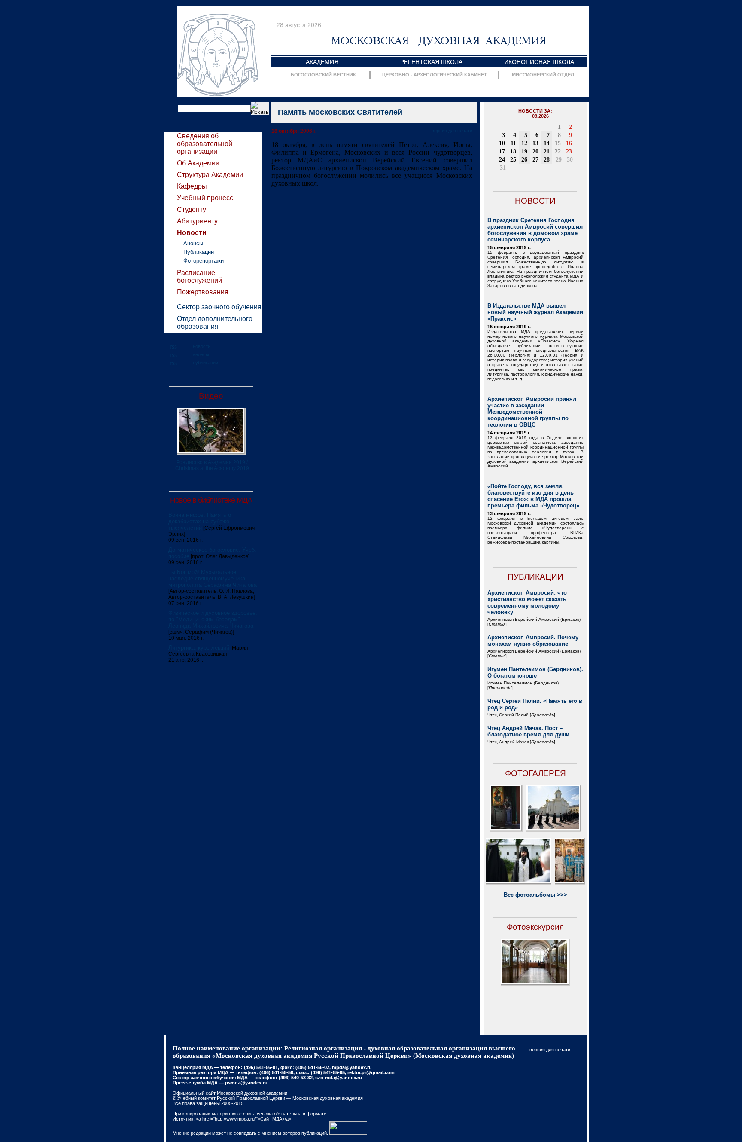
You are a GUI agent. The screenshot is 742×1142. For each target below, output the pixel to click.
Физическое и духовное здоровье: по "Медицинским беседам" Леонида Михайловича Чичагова (212, 619)
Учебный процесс (205, 198)
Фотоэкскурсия (535, 926)
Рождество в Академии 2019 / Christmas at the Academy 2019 (212, 465)
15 (558, 143)
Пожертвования (202, 292)
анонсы (201, 354)
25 (513, 159)
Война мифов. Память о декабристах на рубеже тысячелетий (199, 521)
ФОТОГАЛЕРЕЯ (535, 773)
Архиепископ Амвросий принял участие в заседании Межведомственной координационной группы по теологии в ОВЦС (531, 412)
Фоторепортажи (203, 260)
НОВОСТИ (535, 200)
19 (524, 151)
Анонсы (193, 243)
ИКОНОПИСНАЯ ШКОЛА (539, 61)
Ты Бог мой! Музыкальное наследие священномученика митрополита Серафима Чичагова (212, 578)
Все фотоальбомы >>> (535, 895)
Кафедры (192, 186)
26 (524, 159)
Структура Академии (210, 174)
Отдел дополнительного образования (214, 322)
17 (502, 151)
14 (547, 143)
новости (201, 346)
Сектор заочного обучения (219, 307)
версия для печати (452, 130)
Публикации (198, 252)
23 (569, 151)
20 (535, 151)
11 (513, 143)
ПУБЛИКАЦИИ (535, 576)
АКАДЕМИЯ (322, 61)
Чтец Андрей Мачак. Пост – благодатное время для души (528, 731)
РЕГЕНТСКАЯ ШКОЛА (431, 61)
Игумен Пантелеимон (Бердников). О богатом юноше (535, 672)
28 (547, 159)
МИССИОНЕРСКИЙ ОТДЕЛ (543, 74)
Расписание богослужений (199, 276)
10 (502, 143)
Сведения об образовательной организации (204, 143)
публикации (205, 362)
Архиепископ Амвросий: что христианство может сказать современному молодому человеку (527, 602)
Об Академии (198, 163)
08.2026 (540, 116)
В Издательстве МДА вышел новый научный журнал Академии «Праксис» (535, 312)
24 (502, 159)
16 (569, 143)
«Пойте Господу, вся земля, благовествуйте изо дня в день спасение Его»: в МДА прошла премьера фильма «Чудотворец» (533, 496)
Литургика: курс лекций (198, 647)
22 (558, 151)
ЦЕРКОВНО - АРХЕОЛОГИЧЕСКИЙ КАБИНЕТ (434, 74)
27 (535, 159)
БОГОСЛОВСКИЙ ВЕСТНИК (323, 74)
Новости (192, 232)
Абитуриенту (197, 221)
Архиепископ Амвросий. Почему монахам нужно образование (532, 640)
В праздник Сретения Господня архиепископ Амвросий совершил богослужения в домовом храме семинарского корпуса (535, 230)
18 (513, 151)
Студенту (191, 209)
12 (524, 143)
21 (547, 151)
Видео (211, 395)
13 (535, 143)
